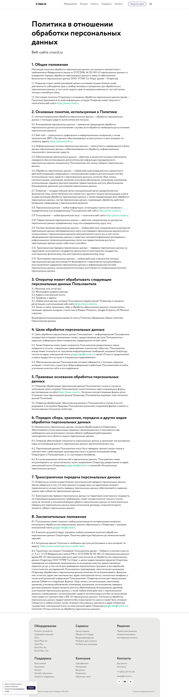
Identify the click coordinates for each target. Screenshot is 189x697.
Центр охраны (82, 631)
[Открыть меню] (150, 4)
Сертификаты (82, 663)
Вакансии (80, 670)
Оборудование (70, 4)
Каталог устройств (43, 631)
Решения (84, 4)
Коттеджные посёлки (127, 637)
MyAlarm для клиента (86, 641)
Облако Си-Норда (84, 634)
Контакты (119, 4)
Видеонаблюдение (85, 637)
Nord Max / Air (41, 650)
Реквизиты (81, 673)
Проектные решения (127, 631)
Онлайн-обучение (43, 673)
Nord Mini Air (40, 641)
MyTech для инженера (86, 644)
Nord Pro (38, 644)
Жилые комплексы (126, 634)
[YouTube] (125, 681)
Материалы (81, 666)
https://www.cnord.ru (67, 103)
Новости (94, 4)
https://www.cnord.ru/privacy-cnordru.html (62, 546)
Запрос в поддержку (44, 676)
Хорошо (31, 688)
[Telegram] (130, 681)
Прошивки (39, 666)
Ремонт (37, 670)
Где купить (122, 663)
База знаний (40, 663)
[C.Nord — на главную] (41, 4)
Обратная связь (83, 676)
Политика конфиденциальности (144, 691)
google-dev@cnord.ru (82, 354)
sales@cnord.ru (124, 676)
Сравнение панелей (43, 634)
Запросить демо (137, 4)
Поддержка (106, 4)
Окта (36, 637)
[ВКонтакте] (119, 681)
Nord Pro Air (40, 647)
